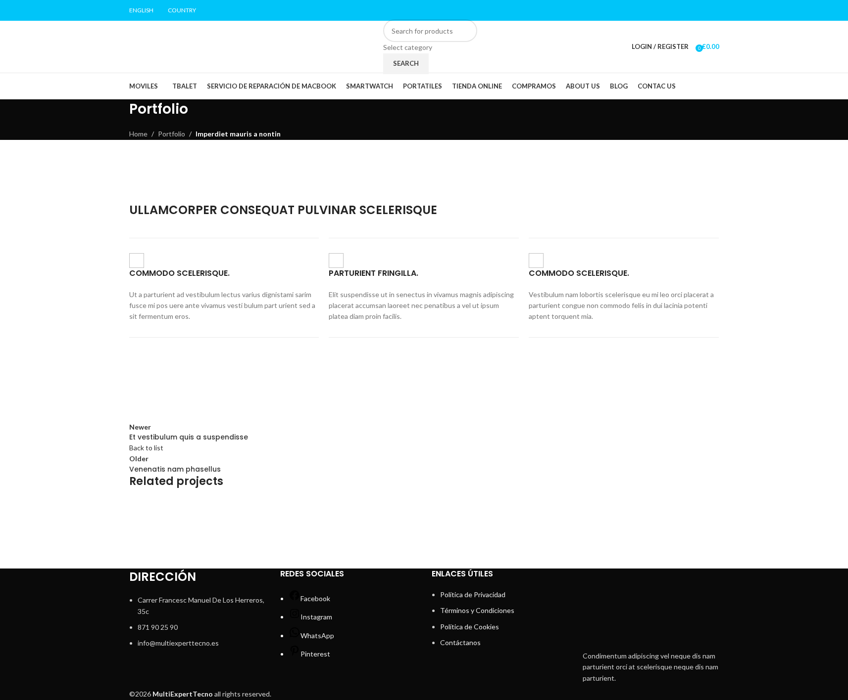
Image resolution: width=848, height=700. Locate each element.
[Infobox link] (224, 288)
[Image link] (651, 606)
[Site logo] (191, 46)
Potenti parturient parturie (201, 531)
